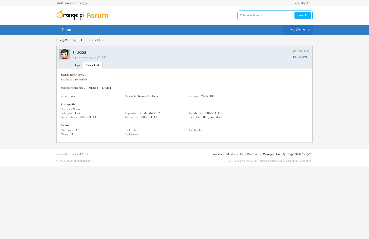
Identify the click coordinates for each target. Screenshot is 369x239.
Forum (66, 29)
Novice (76, 109)
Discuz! (76, 154)
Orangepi (82, 2)
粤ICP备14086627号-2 (297, 154)
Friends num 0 (77, 87)
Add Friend (303, 50)
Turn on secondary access (311, 3)
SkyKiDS (77, 40)
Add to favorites (65, 2)
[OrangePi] (84, 19)
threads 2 (106, 87)
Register (305, 2)
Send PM (302, 56)
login (297, 2)
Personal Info (92, 65)
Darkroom (253, 154)
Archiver (218, 154)
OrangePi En (271, 154)
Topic (77, 65)
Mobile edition (235, 154)
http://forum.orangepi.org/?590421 (90, 57)
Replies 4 (93, 87)
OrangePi (62, 40)
